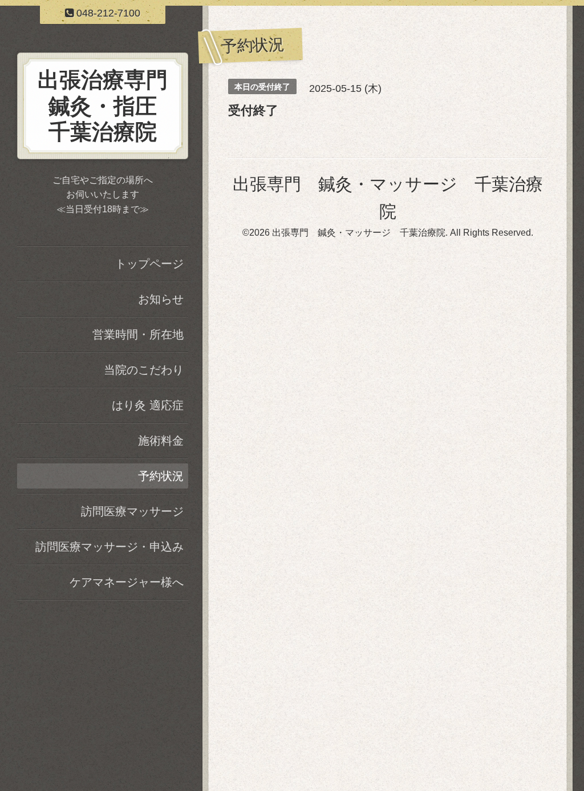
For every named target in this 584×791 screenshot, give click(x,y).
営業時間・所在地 (138, 334)
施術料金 (161, 440)
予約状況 (161, 476)
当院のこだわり (144, 370)
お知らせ (161, 299)
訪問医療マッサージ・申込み (109, 546)
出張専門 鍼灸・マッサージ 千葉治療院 (358, 232)
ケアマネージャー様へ (127, 582)
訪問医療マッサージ (132, 511)
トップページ (149, 263)
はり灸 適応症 (148, 405)
